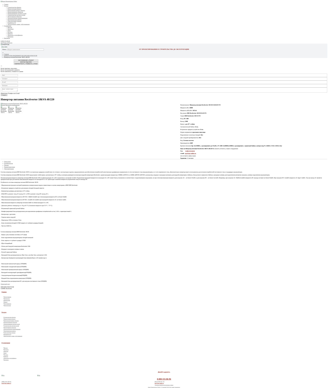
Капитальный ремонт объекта (16, 10)
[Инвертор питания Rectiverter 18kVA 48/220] (4, 109)
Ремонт (6, 302)
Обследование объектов (15, 16)
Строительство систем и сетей (16, 15)
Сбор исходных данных (14, 21)
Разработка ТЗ (12, 23)
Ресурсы (10, 32)
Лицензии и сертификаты (15, 35)
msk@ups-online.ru (6, 383)
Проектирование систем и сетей (17, 13)
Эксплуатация (7, 305)
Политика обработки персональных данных (164, 385)
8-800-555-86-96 (5, 41)
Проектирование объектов (15, 12)
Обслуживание (7, 303)
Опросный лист (5, 284)
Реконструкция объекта (14, 9)
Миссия (10, 27)
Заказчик (6, 351)
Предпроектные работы (14, 19)
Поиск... (4, 49)
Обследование (7, 297)
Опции (6, 165)
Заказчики (10, 29)
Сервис (6, 4)
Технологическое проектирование (17, 18)
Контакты (10, 36)
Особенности (8, 163)
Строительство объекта (14, 7)
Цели (9, 30)
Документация (9, 169)
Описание (7, 161)
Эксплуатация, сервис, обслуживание (19, 24)
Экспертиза (7, 298)
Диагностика (7, 300)
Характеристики (9, 167)
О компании (7, 26)
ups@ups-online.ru (6, 43)
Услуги (6, 6)
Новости (10, 33)
